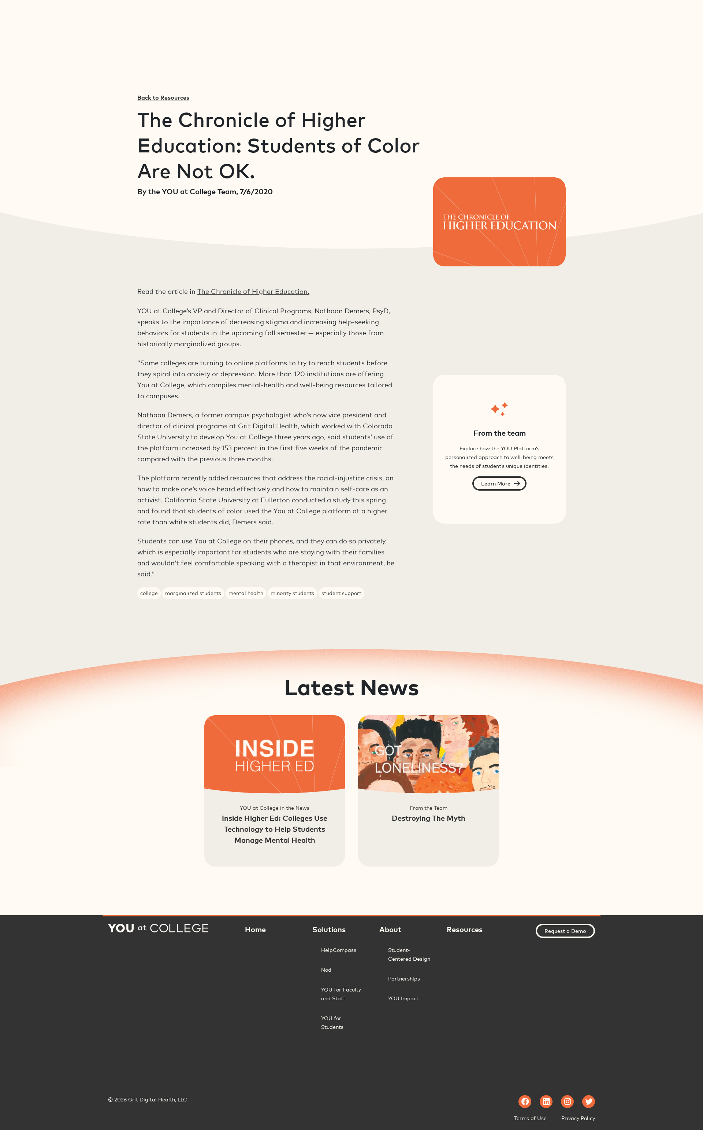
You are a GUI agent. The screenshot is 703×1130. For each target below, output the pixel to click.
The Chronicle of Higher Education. (253, 291)
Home (255, 929)
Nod (326, 970)
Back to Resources (163, 97)
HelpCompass (338, 950)
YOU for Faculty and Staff (341, 993)
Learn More (495, 483)
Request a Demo (565, 931)
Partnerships (404, 978)
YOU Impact (403, 998)
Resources (465, 929)
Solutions (329, 929)
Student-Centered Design (409, 954)
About (390, 929)
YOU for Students (332, 1022)
